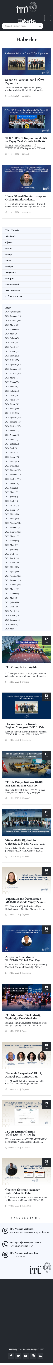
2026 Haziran (13, 320)
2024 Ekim (12, 409)
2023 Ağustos (13, 470)
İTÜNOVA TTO (13, 296)
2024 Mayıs (12, 431)
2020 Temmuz (12, 620)
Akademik (10, 236)
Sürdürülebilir (12, 284)
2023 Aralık (12, 453)
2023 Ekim (12, 461)
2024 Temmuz (13, 422)
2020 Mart (11, 629)
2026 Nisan (12, 329)
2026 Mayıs (12, 325)
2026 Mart (11, 334)
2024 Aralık (12, 400)
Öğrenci (9, 242)
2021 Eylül (12, 571)
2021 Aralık (12, 558)
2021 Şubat (12, 602)
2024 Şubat (12, 444)
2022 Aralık (12, 505)
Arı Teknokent (12, 290)
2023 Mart (11, 492)
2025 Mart (11, 387)
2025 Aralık (12, 347)
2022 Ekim (12, 514)
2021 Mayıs (12, 589)
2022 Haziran (13, 532)
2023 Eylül (12, 466)
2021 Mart (11, 598)
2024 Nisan (12, 435)
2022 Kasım (12, 510)
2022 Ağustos (13, 523)
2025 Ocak (11, 395)
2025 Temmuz (13, 369)
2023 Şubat (11, 497)
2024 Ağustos (13, 417)
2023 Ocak (11, 501)
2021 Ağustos (13, 576)
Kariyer (9, 266)
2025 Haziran (13, 373)
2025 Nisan (12, 382)
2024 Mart (11, 439)
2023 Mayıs (12, 483)
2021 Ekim (12, 567)
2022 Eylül (12, 519)
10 (36, 1218)
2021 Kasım (12, 563)
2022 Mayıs (12, 536)
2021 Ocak (11, 607)
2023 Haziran (13, 479)
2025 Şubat (12, 391)
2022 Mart (11, 545)
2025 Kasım (12, 351)
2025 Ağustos (13, 365)
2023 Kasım (12, 457)
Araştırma (10, 272)
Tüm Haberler (12, 230)
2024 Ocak (11, 448)
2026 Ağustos (13, 312)
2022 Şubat (11, 549)
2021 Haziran (13, 585)
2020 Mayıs (11, 624)
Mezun (8, 248)
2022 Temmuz (12, 527)
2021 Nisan (12, 593)
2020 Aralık (12, 611)
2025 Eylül (12, 360)
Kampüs (9, 278)
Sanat (8, 260)
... (39, 1218)
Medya (8, 254)
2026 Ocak (11, 343)
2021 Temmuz (13, 580)
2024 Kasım (12, 404)
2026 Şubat (12, 338)
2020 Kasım (12, 615)
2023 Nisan (11, 488)
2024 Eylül (12, 413)
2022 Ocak (11, 554)
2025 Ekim (12, 356)
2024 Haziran (13, 426)
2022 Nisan (12, 541)
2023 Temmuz (13, 475)
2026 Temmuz (13, 316)
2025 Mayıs (12, 378)
